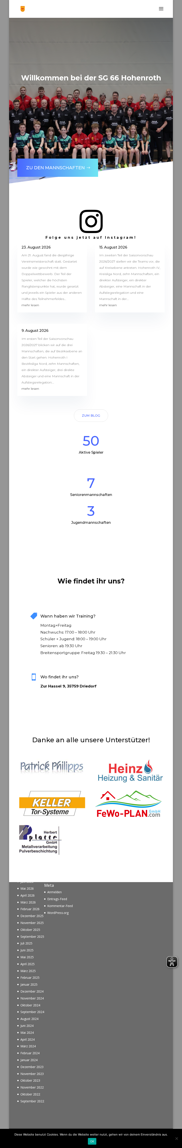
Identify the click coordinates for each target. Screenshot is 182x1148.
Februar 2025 (30, 977)
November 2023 (32, 1074)
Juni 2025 (27, 950)
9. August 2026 (35, 330)
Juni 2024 (27, 1026)
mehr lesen (30, 305)
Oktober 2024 (30, 1005)
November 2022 (32, 1087)
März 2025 (28, 971)
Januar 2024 (29, 1060)
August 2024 (29, 1019)
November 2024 (32, 998)
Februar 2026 (30, 909)
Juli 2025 (26, 943)
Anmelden (54, 892)
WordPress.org (58, 913)
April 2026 (27, 895)
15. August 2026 (113, 247)
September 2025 (32, 936)
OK (92, 1141)
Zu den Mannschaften (55, 167)
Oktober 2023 (30, 1080)
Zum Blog (91, 416)
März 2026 (28, 902)
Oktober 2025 (30, 930)
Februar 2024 (30, 1053)
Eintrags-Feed (57, 899)
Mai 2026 (27, 888)
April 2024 (27, 1039)
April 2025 (27, 964)
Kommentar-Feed (60, 906)
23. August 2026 (36, 247)
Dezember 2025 (32, 916)
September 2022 (32, 1101)
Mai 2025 (27, 957)
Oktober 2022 (30, 1094)
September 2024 (32, 1012)
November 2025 (32, 923)
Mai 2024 (27, 1032)
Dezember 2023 (32, 1067)
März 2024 (28, 1046)
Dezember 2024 (32, 991)
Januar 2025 (29, 984)
